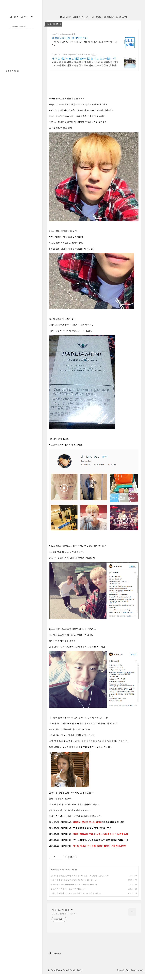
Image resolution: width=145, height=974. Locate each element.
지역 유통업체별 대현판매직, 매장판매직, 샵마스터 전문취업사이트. (84, 43)
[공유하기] (57, 857)
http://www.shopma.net (61, 34)
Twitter (59, 970)
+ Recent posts (54, 953)
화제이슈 (13, 71)
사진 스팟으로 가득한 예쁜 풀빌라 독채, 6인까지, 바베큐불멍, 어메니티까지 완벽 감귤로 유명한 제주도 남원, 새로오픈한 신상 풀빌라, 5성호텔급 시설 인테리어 (85, 64)
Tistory (128, 970)
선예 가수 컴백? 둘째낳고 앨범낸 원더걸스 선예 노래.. (72, 880)
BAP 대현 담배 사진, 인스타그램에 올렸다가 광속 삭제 (94, 16)
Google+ (80, 970)
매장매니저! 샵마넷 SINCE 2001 (70, 38)
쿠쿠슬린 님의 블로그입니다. (64, 913)
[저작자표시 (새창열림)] (78, 857)
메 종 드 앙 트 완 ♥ (21, 16)
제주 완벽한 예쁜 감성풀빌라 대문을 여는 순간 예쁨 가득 (84, 58)
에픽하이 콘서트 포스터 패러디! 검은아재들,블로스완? (73, 884)
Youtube (73, 970)
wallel (142, 970)
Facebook (66, 970)
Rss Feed (51, 970)
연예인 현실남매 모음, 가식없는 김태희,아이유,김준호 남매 (74, 893)
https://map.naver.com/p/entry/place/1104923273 (71, 54)
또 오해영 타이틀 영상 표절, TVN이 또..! (67, 889)
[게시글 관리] (61, 857)
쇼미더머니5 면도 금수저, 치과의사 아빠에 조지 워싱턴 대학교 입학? (78, 876)
